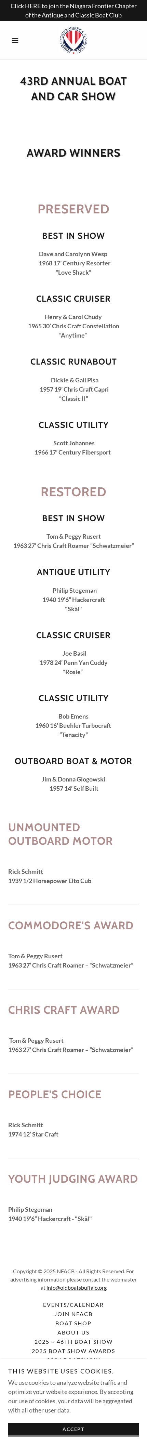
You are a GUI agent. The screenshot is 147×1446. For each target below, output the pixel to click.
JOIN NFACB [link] (73, 1314)
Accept (73, 1429)
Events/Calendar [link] (73, 1304)
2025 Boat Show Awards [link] (73, 1351)
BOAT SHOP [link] (73, 1323)
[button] (18, 40)
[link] (74, 40)
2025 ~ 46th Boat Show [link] (74, 1341)
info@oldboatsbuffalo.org (76, 1287)
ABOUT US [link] (73, 1332)
